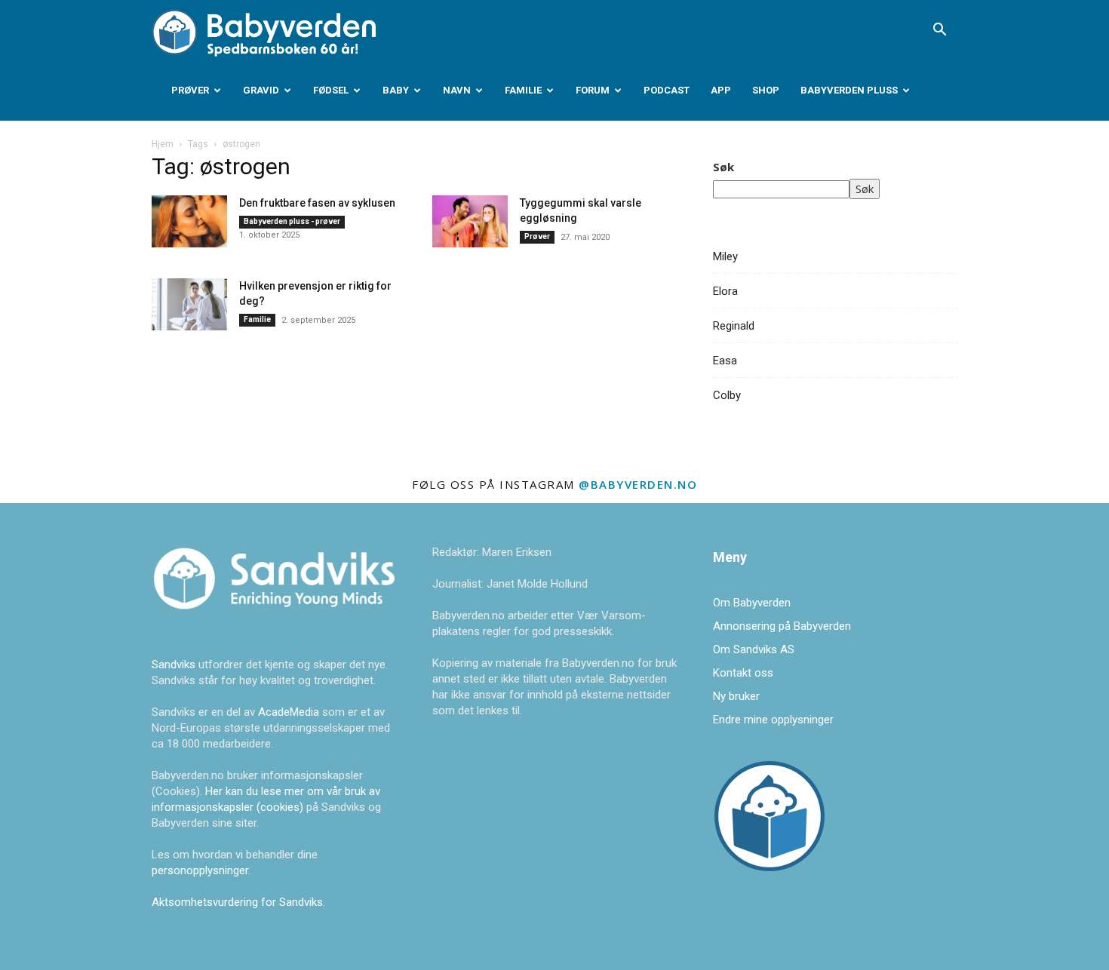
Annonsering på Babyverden (782, 626)
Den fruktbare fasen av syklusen (317, 203)
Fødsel (331, 90)
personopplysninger (200, 870)
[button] (939, 30)
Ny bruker (736, 696)
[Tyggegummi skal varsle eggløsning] (470, 221)
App (721, 90)
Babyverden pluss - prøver (292, 221)
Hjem (163, 144)
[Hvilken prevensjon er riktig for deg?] (189, 304)
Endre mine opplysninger (773, 719)
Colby (727, 395)
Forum (593, 90)
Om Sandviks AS (753, 649)
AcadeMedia (290, 712)
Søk (723, 166)
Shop (765, 90)
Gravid (261, 90)
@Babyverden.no (638, 484)
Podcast (667, 90)
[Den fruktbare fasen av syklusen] (189, 221)
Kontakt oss (743, 673)
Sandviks (173, 664)
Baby (395, 90)
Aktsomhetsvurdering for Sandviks (237, 902)
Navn (457, 90)
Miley (725, 256)
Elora (725, 291)
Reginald (733, 326)
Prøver (190, 90)
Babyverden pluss (849, 90)
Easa (725, 360)
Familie (523, 90)
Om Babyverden (752, 602)
